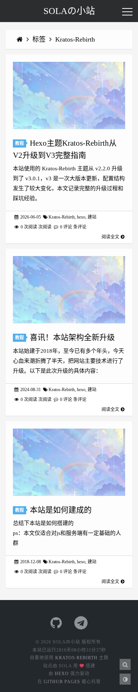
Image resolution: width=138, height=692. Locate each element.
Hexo (62, 673)
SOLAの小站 (69, 11)
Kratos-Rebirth (75, 39)
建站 (92, 217)
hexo (81, 217)
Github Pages (62, 681)
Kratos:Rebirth (76, 657)
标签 (39, 39)
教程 (19, 143)
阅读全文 (110, 236)
